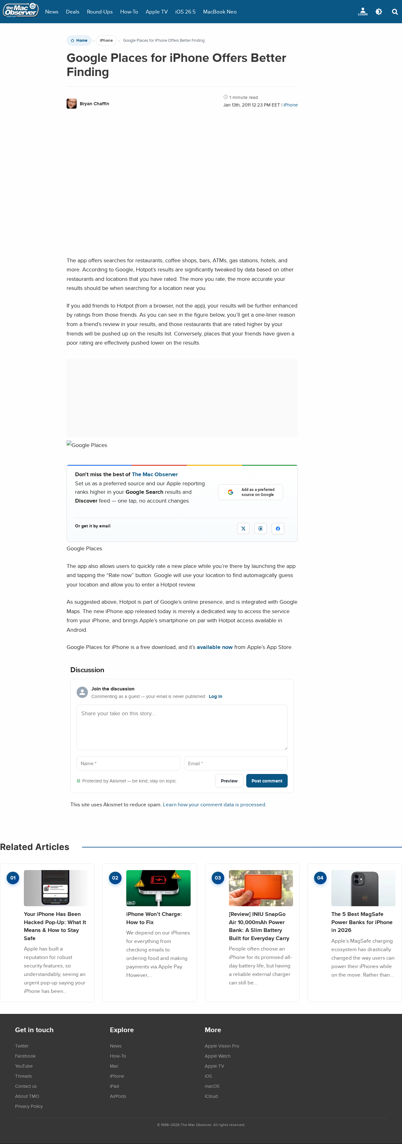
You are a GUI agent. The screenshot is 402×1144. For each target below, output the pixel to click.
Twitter (22, 1045)
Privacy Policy (29, 1106)
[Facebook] (278, 528)
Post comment (267, 780)
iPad (114, 1085)
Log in (215, 696)
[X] (243, 528)
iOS (208, 1075)
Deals (72, 11)
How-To (129, 11)
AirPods (118, 1095)
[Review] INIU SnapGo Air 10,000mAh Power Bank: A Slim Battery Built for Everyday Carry (259, 926)
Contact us (26, 1085)
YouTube (24, 1065)
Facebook (25, 1055)
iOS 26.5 (185, 11)
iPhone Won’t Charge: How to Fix (154, 918)
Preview (229, 780)
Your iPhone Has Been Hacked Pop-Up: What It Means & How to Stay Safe (55, 926)
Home (81, 40)
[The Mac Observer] (20, 11)
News (51, 11)
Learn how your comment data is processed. (215, 804)
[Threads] (260, 528)
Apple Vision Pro (222, 1045)
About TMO (27, 1095)
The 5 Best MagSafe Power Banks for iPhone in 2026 (362, 922)
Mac (114, 1065)
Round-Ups (100, 11)
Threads (23, 1075)
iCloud (211, 1095)
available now (215, 647)
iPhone (106, 40)
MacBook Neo (220, 11)
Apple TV (157, 11)
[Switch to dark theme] (379, 12)
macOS (212, 1085)
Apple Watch (218, 1055)
